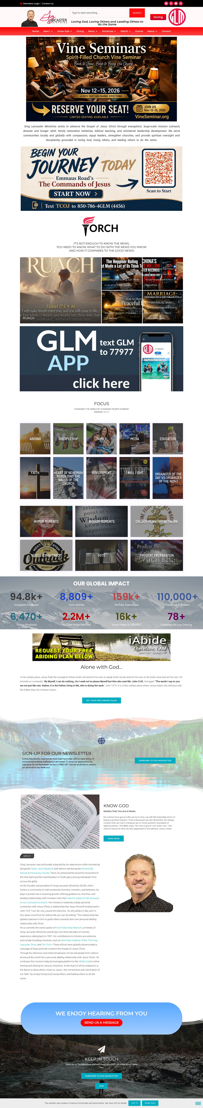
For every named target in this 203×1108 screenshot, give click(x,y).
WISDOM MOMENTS (101, 521)
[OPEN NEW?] (52, 31)
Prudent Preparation (157, 555)
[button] (25, 290)
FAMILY (102, 439)
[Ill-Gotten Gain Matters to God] (60, 290)
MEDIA (134, 439)
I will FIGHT (135, 472)
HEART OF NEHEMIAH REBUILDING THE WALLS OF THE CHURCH (68, 477)
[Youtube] (176, 3)
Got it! (134, 1103)
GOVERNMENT (101, 472)
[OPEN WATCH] (130, 31)
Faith (35, 472)
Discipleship (68, 439)
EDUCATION (168, 439)
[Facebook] (166, 3)
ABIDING (35, 439)
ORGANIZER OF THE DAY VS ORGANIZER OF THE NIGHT (168, 477)
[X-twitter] (171, 3)
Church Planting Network (157, 521)
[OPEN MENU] (96, 31)
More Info (150, 1103)
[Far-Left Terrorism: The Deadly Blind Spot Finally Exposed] (163, 273)
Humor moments (46, 521)
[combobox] (99, 12)
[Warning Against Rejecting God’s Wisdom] (122, 273)
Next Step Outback (46, 555)
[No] (198, 1103)
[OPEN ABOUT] (156, 31)
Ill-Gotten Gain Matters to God (51, 318)
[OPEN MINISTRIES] (115, 31)
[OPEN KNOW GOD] (71, 31)
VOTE (101, 555)
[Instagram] (181, 3)
